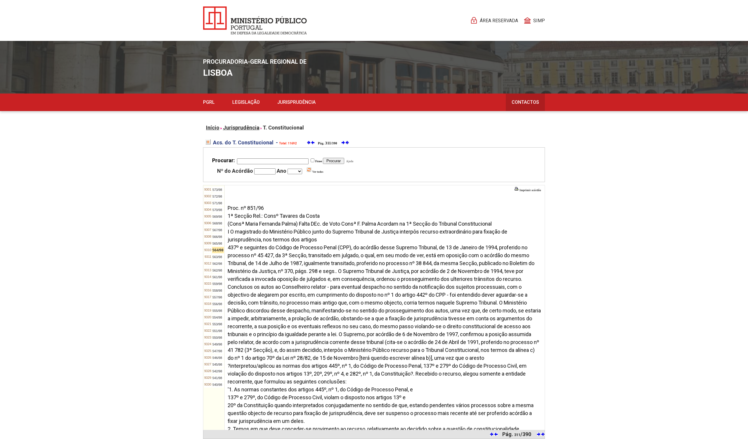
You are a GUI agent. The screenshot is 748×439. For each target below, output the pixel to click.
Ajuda (349, 161)
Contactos (525, 102)
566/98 (217, 236)
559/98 (217, 284)
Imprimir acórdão (530, 190)
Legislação (246, 102)
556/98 (217, 304)
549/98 (217, 344)
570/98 (217, 210)
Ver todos (317, 171)
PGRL (209, 102)
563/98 (217, 257)
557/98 (217, 297)
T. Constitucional (283, 128)
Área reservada (499, 20)
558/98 (217, 290)
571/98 (217, 203)
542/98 (217, 371)
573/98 (217, 189)
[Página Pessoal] (255, 20)
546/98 (217, 358)
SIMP (539, 20)
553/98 (217, 324)
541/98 (217, 378)
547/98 (217, 351)
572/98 (217, 196)
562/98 (217, 263)
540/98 (217, 384)
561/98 (217, 277)
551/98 (217, 331)
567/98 (217, 230)
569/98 (217, 216)
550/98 (217, 337)
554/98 (217, 317)
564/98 (218, 250)
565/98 (217, 243)
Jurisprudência (296, 102)
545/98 (217, 364)
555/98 (217, 310)
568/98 (217, 223)
